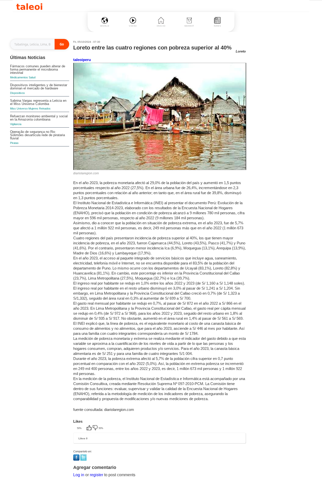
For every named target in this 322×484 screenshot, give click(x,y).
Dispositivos (17, 92)
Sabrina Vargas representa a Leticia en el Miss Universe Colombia (38, 102)
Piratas (14, 142)
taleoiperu (82, 60)
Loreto (241, 51)
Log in (78, 475)
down (96, 428)
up (90, 428)
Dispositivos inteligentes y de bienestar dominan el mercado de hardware (38, 86)
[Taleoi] (29, 6)
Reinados (45, 108)
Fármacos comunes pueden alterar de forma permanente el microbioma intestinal (37, 69)
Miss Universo (19, 108)
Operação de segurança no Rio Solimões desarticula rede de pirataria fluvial (37, 135)
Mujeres (33, 108)
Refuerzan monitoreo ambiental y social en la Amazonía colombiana (39, 117)
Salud (32, 77)
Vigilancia (15, 124)
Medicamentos (19, 77)
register (96, 475)
